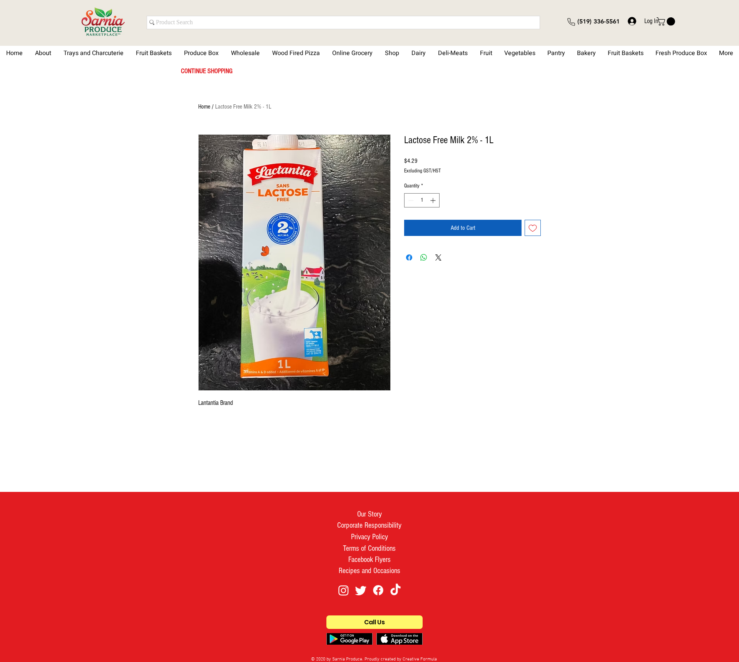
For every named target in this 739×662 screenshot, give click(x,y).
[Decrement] (410, 200)
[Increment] (433, 200)
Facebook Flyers (369, 559)
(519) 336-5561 (598, 21)
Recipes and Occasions (369, 571)
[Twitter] (361, 590)
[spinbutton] (422, 200)
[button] (667, 21)
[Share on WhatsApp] (423, 257)
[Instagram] (343, 590)
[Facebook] (378, 590)
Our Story (369, 514)
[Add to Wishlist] (533, 228)
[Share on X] (438, 257)
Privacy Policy (369, 537)
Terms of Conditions (369, 548)
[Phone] (571, 22)
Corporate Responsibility (369, 525)
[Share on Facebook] (409, 257)
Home (204, 106)
